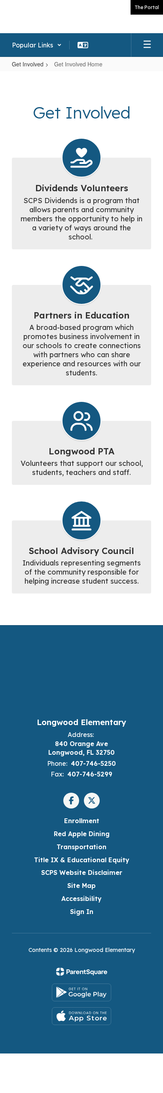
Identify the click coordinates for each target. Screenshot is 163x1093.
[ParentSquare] (81, 972)
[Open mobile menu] (147, 45)
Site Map (81, 885)
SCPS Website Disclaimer (81, 872)
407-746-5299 (89, 774)
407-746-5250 (93, 763)
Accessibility (81, 899)
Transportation (81, 847)
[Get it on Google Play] (81, 992)
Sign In (81, 912)
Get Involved (28, 64)
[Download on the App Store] (81, 1016)
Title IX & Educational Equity (81, 860)
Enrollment (81, 821)
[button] (37, 45)
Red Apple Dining (82, 834)
